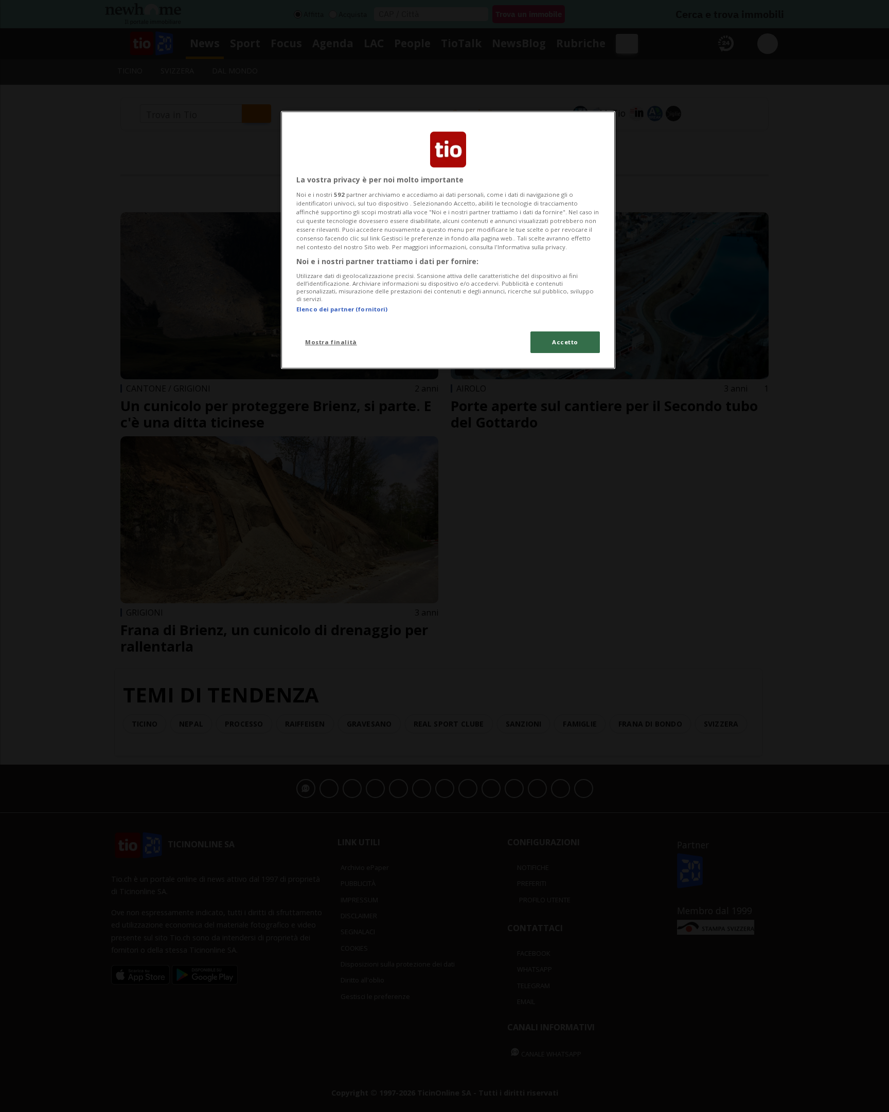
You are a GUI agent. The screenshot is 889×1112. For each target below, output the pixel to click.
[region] (448, 240)
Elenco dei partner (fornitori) (341, 309)
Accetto (565, 342)
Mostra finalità (331, 342)
